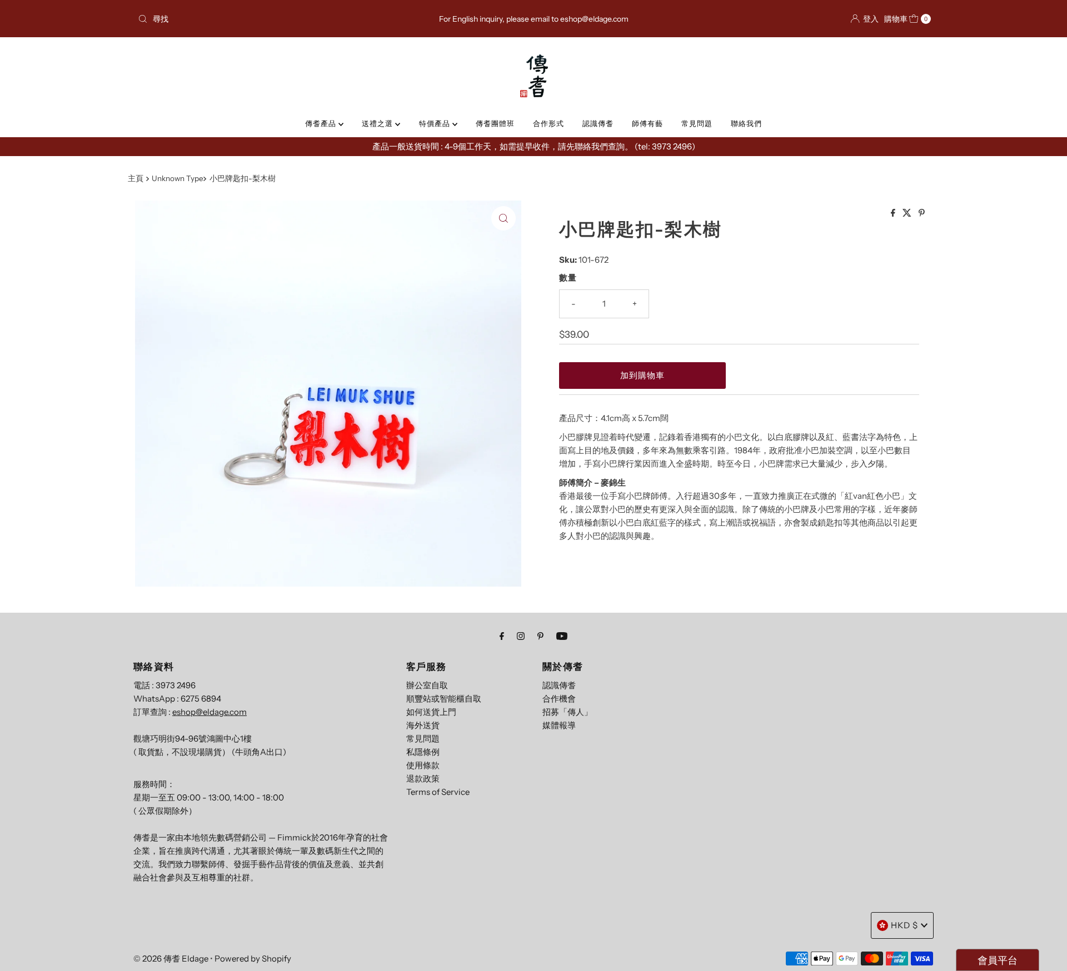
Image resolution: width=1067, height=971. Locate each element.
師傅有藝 (647, 123)
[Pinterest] (540, 636)
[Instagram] (521, 636)
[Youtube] (561, 636)
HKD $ (904, 925)
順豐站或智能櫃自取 (443, 698)
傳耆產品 (321, 123)
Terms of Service (438, 792)
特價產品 (435, 123)
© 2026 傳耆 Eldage (170, 958)
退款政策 (423, 778)
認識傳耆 (598, 123)
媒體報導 (559, 725)
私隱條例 (423, 752)
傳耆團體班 (495, 123)
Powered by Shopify (253, 958)
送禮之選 (378, 123)
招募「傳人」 (567, 712)
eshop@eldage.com (209, 712)
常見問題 (696, 123)
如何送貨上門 (431, 712)
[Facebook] (502, 636)
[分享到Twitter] (908, 213)
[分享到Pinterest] (922, 213)
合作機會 (559, 698)
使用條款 (423, 765)
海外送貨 (423, 725)
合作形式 (548, 123)
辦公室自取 (427, 685)
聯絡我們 (746, 123)
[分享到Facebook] (894, 213)
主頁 (135, 178)
